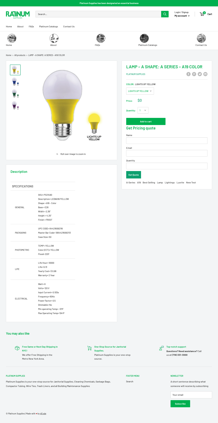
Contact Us (69, 26)
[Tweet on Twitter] (200, 74)
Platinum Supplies (135, 74)
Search (129, 381)
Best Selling (149, 182)
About (20, 26)
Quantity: (131, 110)
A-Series (130, 182)
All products (19, 55)
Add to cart (146, 121)
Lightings (170, 182)
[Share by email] (205, 74)
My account (181, 15)
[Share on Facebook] (188, 74)
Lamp (160, 182)
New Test (191, 182)
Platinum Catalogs (48, 26)
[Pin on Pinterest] (194, 74)
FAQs (31, 26)
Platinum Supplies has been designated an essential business (109, 3)
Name (129, 134)
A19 (139, 182)
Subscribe (180, 403)
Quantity (130, 160)
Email (129, 147)
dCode (43, 413)
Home (9, 26)
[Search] (165, 14)
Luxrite (180, 182)
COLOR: (141, 84)
